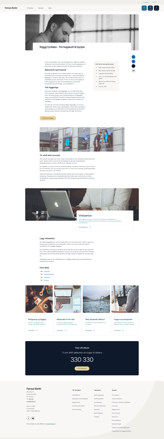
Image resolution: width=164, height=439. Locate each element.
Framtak (46, 280)
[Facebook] (133, 61)
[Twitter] (133, 66)
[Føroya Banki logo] (11, 8)
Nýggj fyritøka (76, 402)
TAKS (69, 176)
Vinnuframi (47, 277)
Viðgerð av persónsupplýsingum (121, 427)
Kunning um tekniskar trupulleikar (121, 402)
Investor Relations (117, 398)
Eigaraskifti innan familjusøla (80, 398)
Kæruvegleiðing (116, 420)
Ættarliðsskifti (76, 395)
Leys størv (115, 406)
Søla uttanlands (76, 409)
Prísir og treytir (116, 413)
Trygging (96, 416)
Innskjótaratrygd (116, 424)
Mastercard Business (100, 406)
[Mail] (133, 70)
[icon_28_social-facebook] (28, 418)
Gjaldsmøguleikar (99, 398)
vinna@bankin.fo (31, 401)
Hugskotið (47, 271)
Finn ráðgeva (115, 395)
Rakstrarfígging (98, 413)
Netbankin (97, 409)
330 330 (82, 359)
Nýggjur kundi (115, 409)
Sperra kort (115, 416)
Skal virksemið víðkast (78, 406)
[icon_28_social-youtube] (33, 418)
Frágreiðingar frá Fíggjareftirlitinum (121, 431)
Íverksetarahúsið (49, 274)
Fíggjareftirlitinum (50, 424)
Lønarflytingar (98, 402)
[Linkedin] (133, 57)
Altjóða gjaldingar (99, 395)
